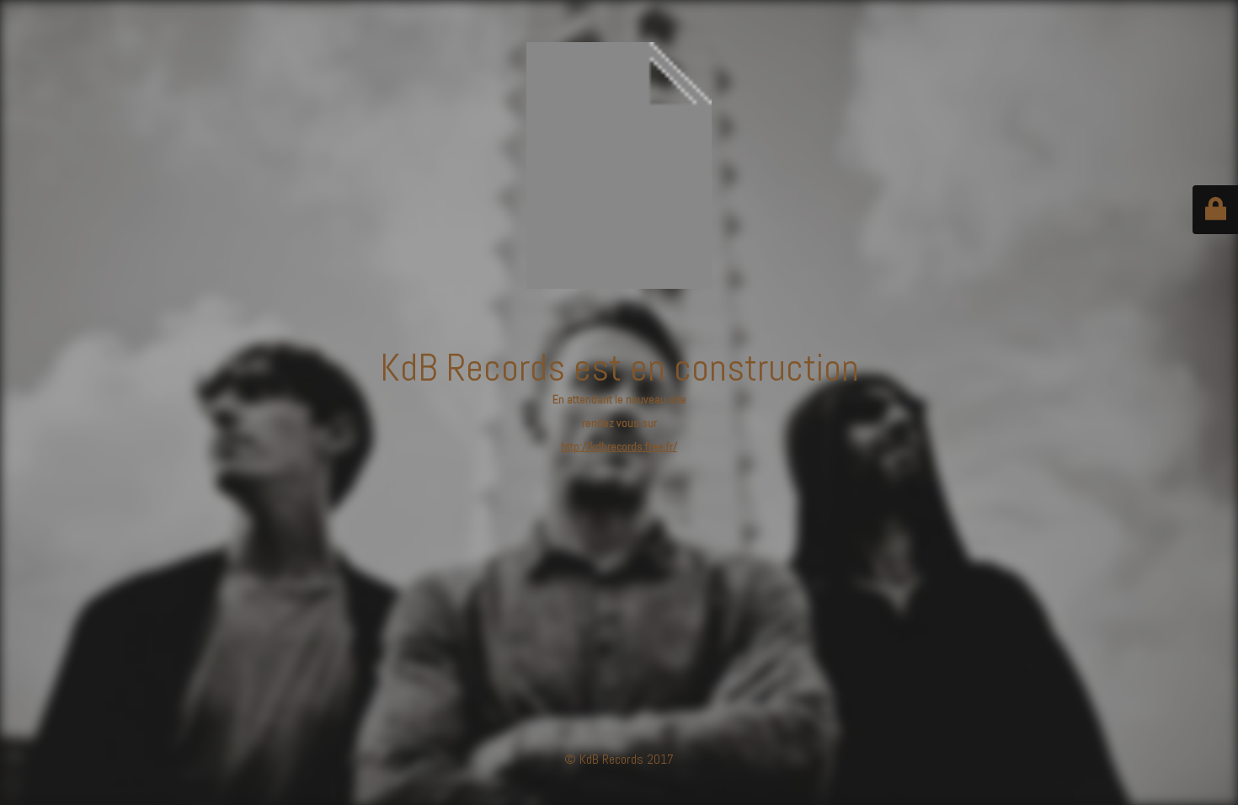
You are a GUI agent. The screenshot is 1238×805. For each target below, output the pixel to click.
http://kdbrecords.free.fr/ (619, 446)
